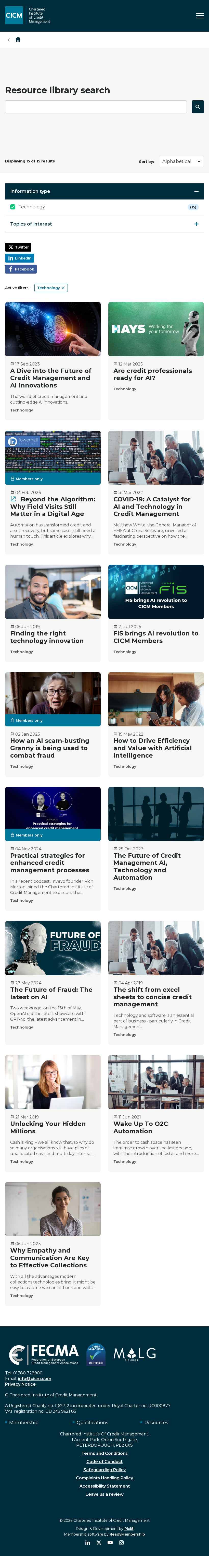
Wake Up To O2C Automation (140, 1127)
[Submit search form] (198, 106)
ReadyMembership (127, 1534)
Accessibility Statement (105, 1486)
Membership (23, 1422)
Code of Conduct (104, 1461)
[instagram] (121, 1543)
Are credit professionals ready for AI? (152, 374)
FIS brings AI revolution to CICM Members (156, 637)
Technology (107, 207)
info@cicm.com (34, 1378)
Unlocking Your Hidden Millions (48, 1127)
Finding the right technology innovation (47, 637)
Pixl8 (129, 1528)
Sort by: (146, 161)
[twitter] (99, 1543)
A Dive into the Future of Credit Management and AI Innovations (51, 378)
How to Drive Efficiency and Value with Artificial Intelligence (152, 748)
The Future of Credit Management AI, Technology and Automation (147, 866)
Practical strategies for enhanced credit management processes (49, 863)
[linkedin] (88, 1543)
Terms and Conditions (104, 1453)
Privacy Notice (21, 1384)
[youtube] (110, 1543)
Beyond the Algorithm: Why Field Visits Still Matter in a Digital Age (52, 507)
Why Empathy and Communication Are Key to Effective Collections (49, 1258)
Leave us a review (105, 1494)
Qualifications (92, 1422)
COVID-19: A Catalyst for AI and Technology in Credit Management (152, 507)
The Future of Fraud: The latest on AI (51, 993)
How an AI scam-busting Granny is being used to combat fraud (49, 748)
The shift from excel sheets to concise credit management (152, 997)
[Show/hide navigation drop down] (200, 15)
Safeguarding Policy (104, 1469)
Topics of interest (31, 224)
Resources (156, 1422)
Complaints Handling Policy (104, 1478)
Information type (30, 191)
